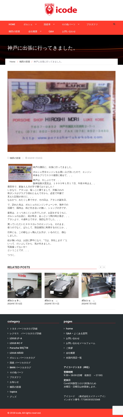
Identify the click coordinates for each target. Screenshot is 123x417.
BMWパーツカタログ (20, 367)
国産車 (47, 24)
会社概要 (32, 31)
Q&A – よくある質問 (76, 333)
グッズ (13, 396)
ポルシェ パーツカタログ (22, 357)
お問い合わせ (69, 31)
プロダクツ (92, 24)
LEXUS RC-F (16, 343)
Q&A (51, 31)
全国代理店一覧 (74, 357)
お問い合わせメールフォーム (80, 343)
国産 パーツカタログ (20, 362)
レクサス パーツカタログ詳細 (25, 333)
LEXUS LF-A (16, 338)
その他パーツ (68, 24)
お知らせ (14, 382)
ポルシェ (28, 24)
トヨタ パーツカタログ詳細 (23, 328)
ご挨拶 (69, 348)
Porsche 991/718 (19, 348)
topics (13, 391)
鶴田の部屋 (14, 31)
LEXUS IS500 (16, 352)
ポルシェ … (51, 300)
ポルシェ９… (14, 300)
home (12, 24)
